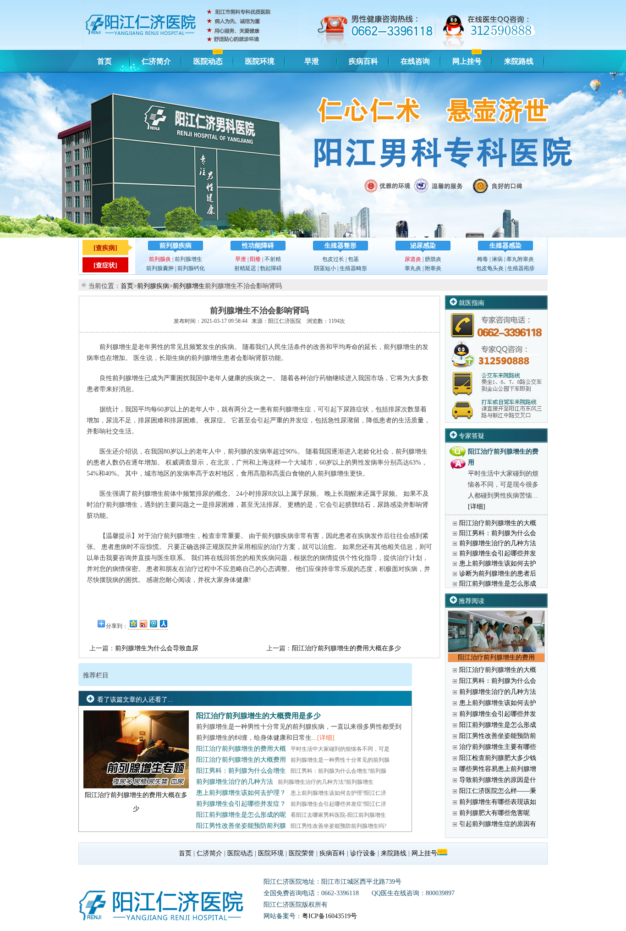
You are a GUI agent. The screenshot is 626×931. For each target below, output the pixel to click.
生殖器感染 (505, 245)
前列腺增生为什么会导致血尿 (156, 648)
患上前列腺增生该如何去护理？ (241, 792)
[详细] (326, 737)
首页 (104, 61)
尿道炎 (413, 259)
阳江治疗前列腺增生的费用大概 (241, 748)
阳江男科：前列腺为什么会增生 (241, 770)
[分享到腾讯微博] (153, 624)
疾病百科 (363, 61)
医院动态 (208, 61)
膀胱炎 (433, 259)
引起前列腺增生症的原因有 (497, 823)
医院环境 (260, 61)
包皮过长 (333, 259)
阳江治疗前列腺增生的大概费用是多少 (258, 715)
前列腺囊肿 (160, 268)
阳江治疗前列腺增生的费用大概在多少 (346, 648)
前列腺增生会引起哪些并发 (497, 553)
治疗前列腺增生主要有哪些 (497, 746)
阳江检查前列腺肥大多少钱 (497, 757)
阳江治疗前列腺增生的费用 (496, 657)
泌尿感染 (423, 245)
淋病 (497, 259)
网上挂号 (467, 61)
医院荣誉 (301, 853)
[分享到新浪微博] (143, 624)
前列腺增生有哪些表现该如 (497, 801)
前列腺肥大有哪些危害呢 (494, 812)
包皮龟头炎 (490, 268)
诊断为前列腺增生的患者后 (497, 573)
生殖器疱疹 (521, 268)
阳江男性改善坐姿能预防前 (497, 735)
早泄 (311, 61)
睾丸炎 (413, 268)
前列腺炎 (160, 259)
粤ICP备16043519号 (329, 916)
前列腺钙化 (191, 268)
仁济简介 (156, 61)
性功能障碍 (258, 245)
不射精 (272, 259)
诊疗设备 (363, 853)
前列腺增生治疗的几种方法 (234, 781)
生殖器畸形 (353, 268)
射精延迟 (245, 268)
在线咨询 (415, 61)
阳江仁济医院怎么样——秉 (497, 790)
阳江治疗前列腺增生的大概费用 (241, 759)
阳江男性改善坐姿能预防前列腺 (241, 825)
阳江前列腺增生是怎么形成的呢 (241, 814)
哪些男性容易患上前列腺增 (497, 768)
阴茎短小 (325, 268)
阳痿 (255, 259)
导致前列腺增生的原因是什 (497, 779)
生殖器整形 (340, 245)
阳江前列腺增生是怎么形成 (497, 583)
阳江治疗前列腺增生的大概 (497, 523)
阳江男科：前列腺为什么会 (497, 533)
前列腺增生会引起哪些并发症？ (241, 803)
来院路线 (518, 61)
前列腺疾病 (175, 245)
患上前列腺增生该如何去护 (497, 563)
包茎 (353, 259)
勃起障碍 (271, 268)
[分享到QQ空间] (133, 624)
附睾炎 (433, 268)
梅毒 (482, 259)
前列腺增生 (188, 259)
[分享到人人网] (163, 624)
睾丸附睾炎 (520, 259)
